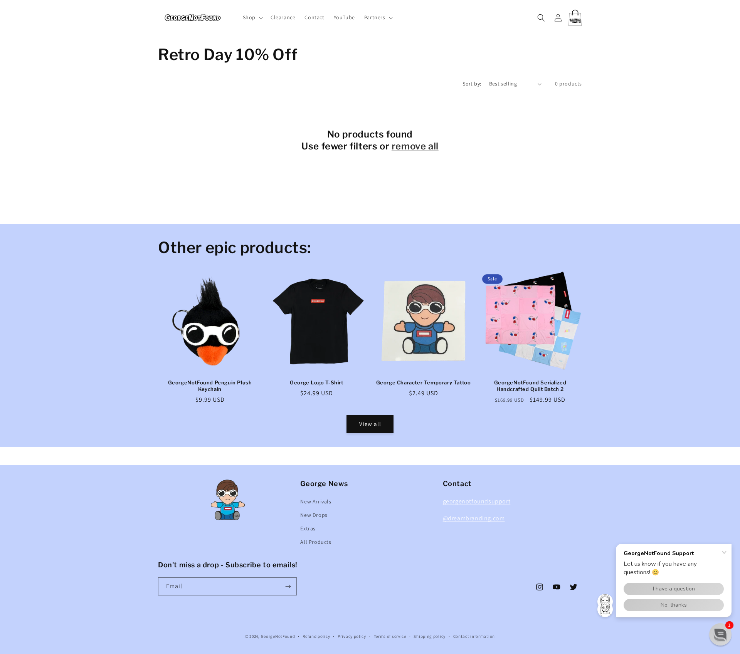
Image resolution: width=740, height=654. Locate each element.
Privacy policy (352, 636)
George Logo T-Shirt (316, 382)
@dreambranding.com (474, 518)
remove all (415, 146)
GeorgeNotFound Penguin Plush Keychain (210, 385)
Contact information (474, 636)
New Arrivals (315, 501)
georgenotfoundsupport (477, 501)
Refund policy (316, 636)
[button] (252, 17)
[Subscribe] (287, 586)
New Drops (313, 514)
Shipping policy (430, 636)
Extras (308, 528)
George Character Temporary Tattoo (423, 382)
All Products (315, 541)
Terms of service (390, 636)
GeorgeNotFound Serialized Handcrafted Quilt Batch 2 (530, 385)
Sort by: (471, 83)
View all (370, 424)
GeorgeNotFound (278, 636)
